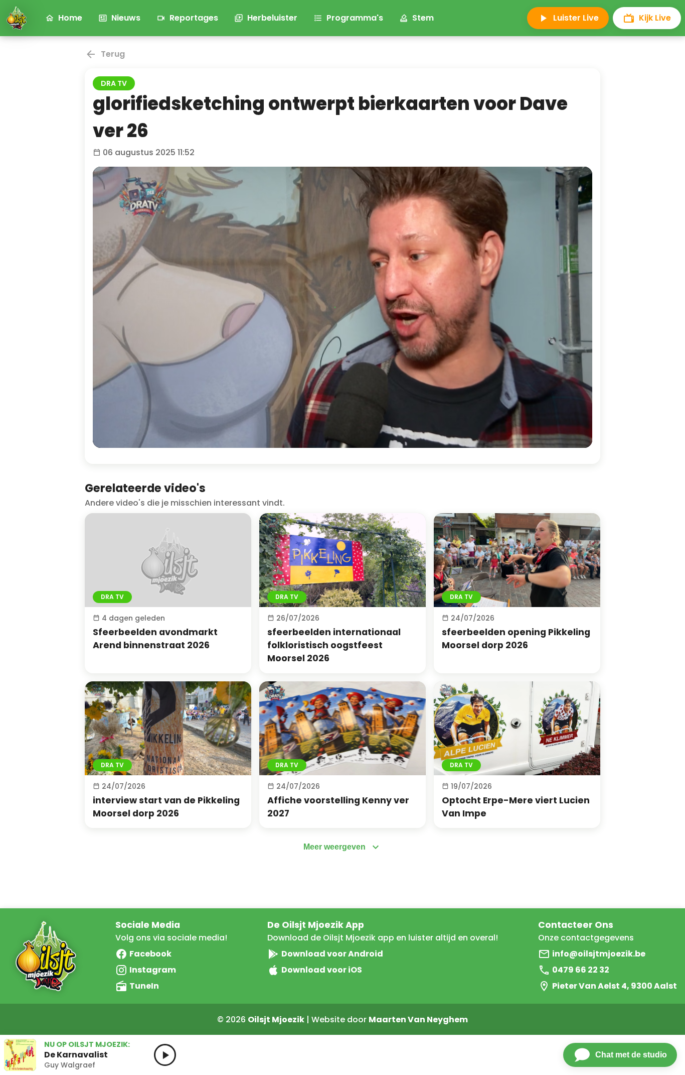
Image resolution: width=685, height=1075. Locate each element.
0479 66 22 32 (580, 970)
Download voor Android (332, 954)
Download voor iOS (321, 970)
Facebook (150, 954)
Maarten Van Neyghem (418, 1019)
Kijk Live (655, 18)
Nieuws (125, 18)
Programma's (354, 18)
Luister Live (576, 18)
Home (70, 18)
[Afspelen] (168, 560)
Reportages (193, 18)
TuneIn (144, 986)
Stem (423, 18)
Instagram (152, 970)
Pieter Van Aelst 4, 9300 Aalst (614, 986)
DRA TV (114, 83)
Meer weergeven (334, 847)
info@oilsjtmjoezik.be (598, 954)
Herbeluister (272, 18)
